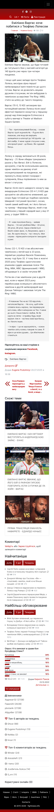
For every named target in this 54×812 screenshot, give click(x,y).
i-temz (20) (13, 763)
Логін (26, 17)
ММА (34, 792)
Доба (9, 563)
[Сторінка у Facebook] (23, 11)
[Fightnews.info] (27, 4)
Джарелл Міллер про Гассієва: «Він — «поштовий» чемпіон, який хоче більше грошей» (24, 581)
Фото (14, 797)
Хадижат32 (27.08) (14, 699)
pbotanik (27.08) (13, 708)
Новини (6, 792)
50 (8, 679)
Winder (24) (13, 752)
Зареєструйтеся (26, 546)
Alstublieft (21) (14, 758)
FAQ (45, 797)
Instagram (10, 353)
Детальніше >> (42, 685)
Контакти (26, 802)
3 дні (18, 563)
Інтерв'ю (25, 792)
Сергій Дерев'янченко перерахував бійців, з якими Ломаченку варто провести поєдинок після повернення (27, 597)
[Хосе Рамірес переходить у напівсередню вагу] (7, 383)
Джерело (10, 365)
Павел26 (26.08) (13, 704)
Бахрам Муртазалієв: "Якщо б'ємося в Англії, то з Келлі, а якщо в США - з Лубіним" (35, 389)
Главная (14, 30)
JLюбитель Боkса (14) (18, 769)
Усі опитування (12, 689)
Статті (15, 792)
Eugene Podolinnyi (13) (18, 729)
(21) (14, 679)
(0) (19, 584)
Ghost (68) (12, 723)
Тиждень (29, 563)
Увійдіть (9, 546)
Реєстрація (39, 17)
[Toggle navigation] (48, 4)
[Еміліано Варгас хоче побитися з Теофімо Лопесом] (27, 51)
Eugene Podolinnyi (21, 370)
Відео (6, 797)
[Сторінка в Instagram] (30, 11)
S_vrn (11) (12, 774)
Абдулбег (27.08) (13, 712)
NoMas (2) (12, 734)
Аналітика (35, 797)
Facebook (32, 349)
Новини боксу (26, 30)
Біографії (24, 797)
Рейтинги (44, 792)
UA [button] (15, 17)
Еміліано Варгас (18, 359)
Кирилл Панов (41, 679)
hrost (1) (11, 740)
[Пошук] (10, 16)
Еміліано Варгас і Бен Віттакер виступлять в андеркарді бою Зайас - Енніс (26, 437)
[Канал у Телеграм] (26, 11)
